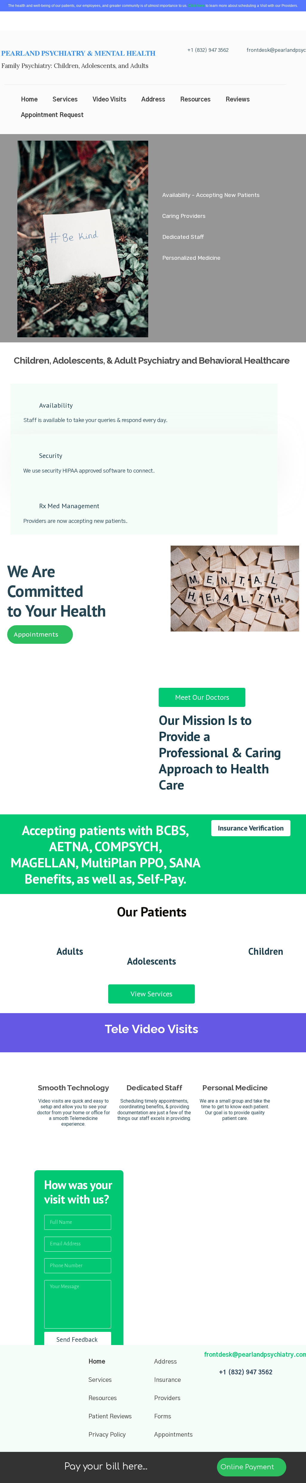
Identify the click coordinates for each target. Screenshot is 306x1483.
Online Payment (248, 1467)
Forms (162, 1417)
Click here (196, 6)
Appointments (173, 1435)
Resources (102, 1398)
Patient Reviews (110, 1417)
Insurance (167, 1380)
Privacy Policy (107, 1435)
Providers (167, 1398)
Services (100, 1380)
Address (165, 1362)
